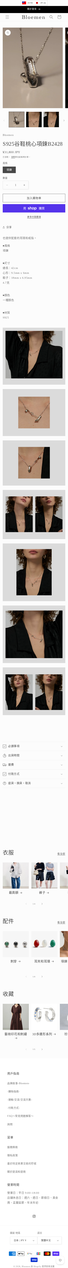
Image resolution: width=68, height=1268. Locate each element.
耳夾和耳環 (42, 961)
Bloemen (26, 1266)
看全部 (61, 853)
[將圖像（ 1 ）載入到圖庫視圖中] (16, 119)
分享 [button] (9, 227)
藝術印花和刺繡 (16, 1034)
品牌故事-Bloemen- (18, 1083)
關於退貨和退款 (16, 1171)
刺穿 (14, 961)
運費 (13, 157)
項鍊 (9, 169)
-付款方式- (13, 1108)
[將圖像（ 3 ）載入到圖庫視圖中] (51, 119)
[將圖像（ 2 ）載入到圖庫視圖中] (34, 119)
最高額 (13, 892)
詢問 (10, 1124)
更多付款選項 (34, 217)
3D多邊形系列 (42, 1034)
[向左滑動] (4, 120)
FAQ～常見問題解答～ (20, 1116)
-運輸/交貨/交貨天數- (19, 1099)
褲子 (42, 892)
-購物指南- (13, 1091)
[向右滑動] (64, 120)
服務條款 (12, 1147)
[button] (7, 17)
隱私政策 (12, 1155)
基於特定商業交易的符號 (21, 1163)
